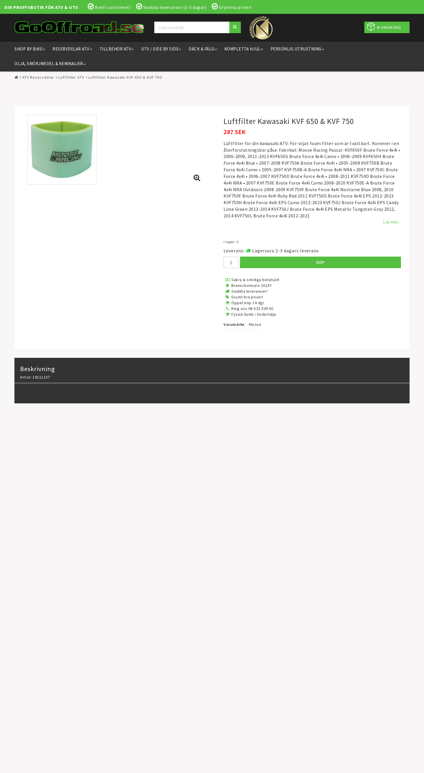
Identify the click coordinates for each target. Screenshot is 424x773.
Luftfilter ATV (71, 77)
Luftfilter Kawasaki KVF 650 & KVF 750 (125, 77)
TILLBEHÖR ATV (115, 49)
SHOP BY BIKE (28, 49)
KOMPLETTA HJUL (242, 49)
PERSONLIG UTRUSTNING (296, 49)
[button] (387, 27)
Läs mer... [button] (392, 222)
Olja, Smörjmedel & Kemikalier (48, 63)
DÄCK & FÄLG (201, 49)
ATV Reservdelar (38, 77)
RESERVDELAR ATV (70, 49)
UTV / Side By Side (160, 49)
